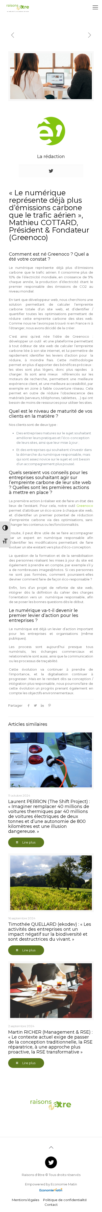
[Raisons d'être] (18, 7)
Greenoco (84, 506)
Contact (51, 1205)
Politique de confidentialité (65, 1200)
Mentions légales (25, 1200)
